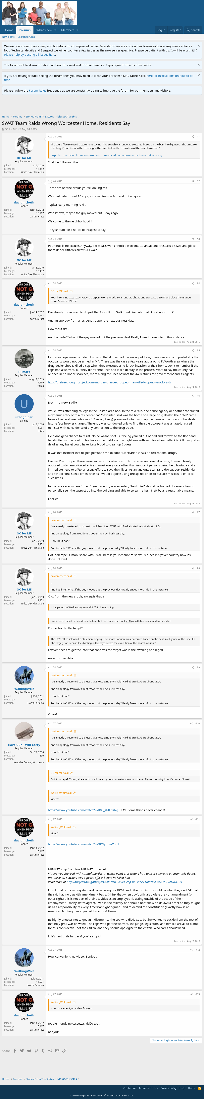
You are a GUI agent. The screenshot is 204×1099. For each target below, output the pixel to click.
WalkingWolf (24, 689)
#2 (198, 181)
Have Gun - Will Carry (24, 745)
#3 (198, 239)
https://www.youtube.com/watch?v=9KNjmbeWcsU (83, 844)
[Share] (192, 136)
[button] (55, 30)
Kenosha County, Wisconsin (29, 762)
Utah (41, 431)
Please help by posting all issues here (29, 54)
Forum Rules (37, 90)
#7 (198, 512)
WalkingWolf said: (61, 793)
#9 (198, 667)
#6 (198, 395)
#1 (198, 136)
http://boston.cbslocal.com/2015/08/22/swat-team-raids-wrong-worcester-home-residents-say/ (107, 155)
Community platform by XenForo (102, 1095)
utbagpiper (24, 417)
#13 (197, 994)
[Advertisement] (74, 106)
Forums (24, 30)
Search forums (26, 37)
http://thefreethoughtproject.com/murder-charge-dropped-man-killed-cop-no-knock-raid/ (109, 382)
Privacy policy (169, 1088)
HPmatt (24, 372)
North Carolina (35, 703)
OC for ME (11, 129)
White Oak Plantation (32, 172)
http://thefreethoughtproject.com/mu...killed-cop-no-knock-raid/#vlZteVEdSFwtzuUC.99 (124, 882)
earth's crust (37, 216)
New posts (8, 37)
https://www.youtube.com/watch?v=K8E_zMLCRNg (83, 810)
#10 (197, 723)
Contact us (129, 1088)
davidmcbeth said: (61, 520)
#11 (197, 819)
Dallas (40, 386)
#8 (198, 568)
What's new (44, 30)
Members (67, 30)
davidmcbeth (24, 202)
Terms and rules (148, 1088)
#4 (198, 283)
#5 (198, 350)
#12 (197, 949)
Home (9, 30)
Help (182, 1088)
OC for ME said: (60, 291)
